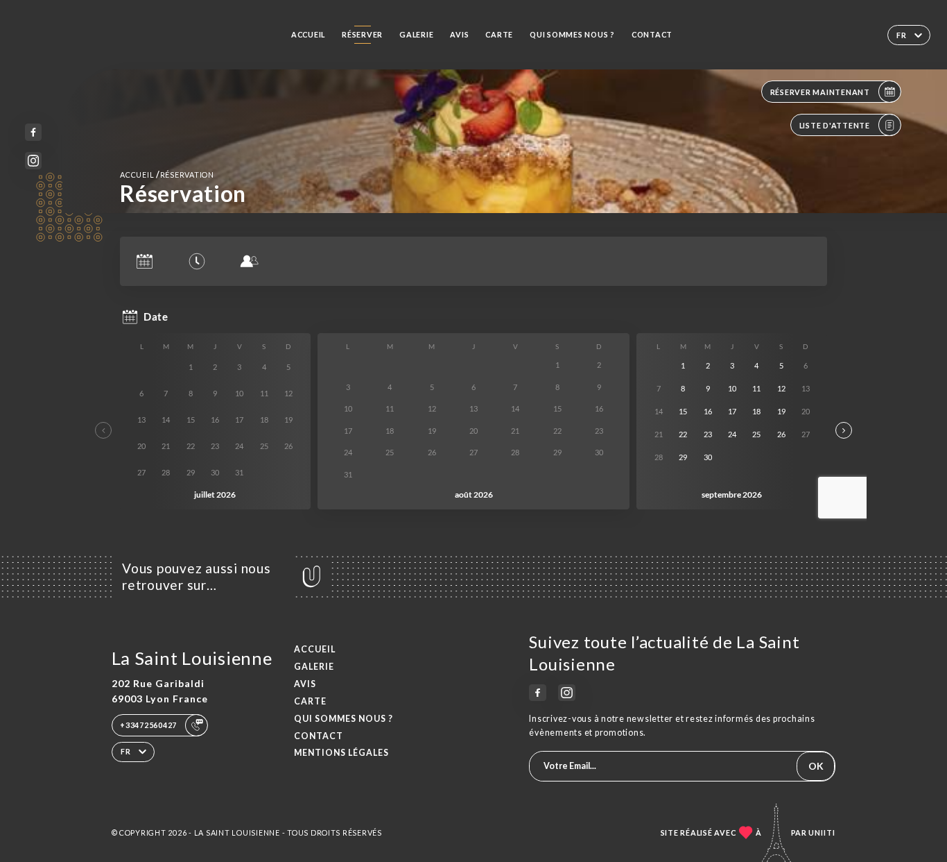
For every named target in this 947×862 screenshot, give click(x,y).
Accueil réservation (167, 174)
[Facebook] (33, 132)
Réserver (362, 34)
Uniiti (821, 832)
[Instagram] (33, 160)
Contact (652, 34)
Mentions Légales (341, 752)
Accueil (308, 34)
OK (816, 766)
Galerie (416, 34)
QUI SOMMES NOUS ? (572, 34)
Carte (499, 34)
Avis (459, 34)
